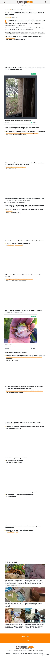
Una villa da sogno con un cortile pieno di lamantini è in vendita (14, 605)
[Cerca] (45, 2)
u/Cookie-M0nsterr (12, 134)
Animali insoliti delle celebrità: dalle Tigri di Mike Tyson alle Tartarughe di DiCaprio (34, 626)
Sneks (16, 360)
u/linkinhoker (10, 532)
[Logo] (25, 2)
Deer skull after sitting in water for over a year (18, 243)
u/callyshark (10, 245)
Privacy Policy (16, 653)
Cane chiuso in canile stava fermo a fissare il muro (33, 604)
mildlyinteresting (15, 212)
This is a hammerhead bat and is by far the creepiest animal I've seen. (24, 391)
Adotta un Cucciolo (25, 5)
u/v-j (8, 212)
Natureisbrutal (23, 134)
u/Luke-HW (10, 462)
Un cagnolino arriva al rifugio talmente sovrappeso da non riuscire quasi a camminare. (14, 626)
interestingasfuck (20, 39)
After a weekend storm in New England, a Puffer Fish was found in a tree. (25, 426)
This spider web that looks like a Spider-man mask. (19, 279)
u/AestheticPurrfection (13, 392)
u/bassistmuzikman (12, 428)
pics (22, 392)
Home (6, 9)
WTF (20, 428)
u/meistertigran (11, 280)
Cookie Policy (24, 653)
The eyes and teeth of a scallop (14, 460)
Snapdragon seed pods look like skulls (16, 167)
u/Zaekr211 (10, 360)
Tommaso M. (8, 17)
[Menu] (4, 2)
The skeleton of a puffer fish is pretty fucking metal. (20, 494)
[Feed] (28, 640)
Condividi (47, 654)
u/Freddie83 (10, 39)
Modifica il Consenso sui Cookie (36, 653)
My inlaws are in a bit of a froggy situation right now (19, 530)
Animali (9, 9)
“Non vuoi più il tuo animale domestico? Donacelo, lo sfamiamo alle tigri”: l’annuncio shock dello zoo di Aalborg (14, 583)
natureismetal (12, 168)
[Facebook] (22, 640)
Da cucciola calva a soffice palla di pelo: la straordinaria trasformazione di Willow (34, 582)
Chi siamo (8, 653)
